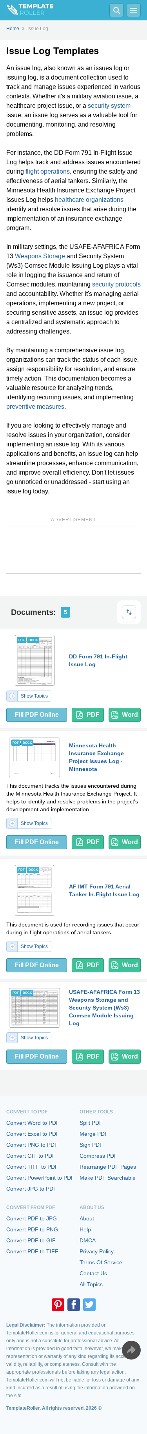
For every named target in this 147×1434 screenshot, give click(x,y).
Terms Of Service (101, 1262)
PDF (93, 714)
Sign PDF (91, 1145)
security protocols (116, 284)
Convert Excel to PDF (33, 1134)
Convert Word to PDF (33, 1123)
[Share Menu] (131, 1350)
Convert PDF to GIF (31, 1240)
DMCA (88, 1240)
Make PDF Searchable (108, 1178)
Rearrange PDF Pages (108, 1167)
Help (85, 1229)
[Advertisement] (73, 549)
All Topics (91, 1284)
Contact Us (93, 1273)
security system (109, 105)
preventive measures (35, 406)
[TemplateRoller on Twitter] (89, 1304)
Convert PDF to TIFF (32, 1251)
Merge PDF (94, 1134)
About (87, 1218)
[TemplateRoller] (26, 10)
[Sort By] (129, 612)
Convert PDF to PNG (32, 1229)
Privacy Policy (97, 1251)
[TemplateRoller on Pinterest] (58, 1304)
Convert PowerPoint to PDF (40, 1178)
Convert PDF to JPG (31, 1218)
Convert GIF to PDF (31, 1156)
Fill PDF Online (37, 714)
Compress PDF (99, 1156)
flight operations (47, 171)
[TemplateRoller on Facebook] (73, 1304)
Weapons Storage (40, 256)
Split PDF (91, 1123)
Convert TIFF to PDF (32, 1167)
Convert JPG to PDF (31, 1189)
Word (130, 714)
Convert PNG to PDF (32, 1145)
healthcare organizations (89, 199)
